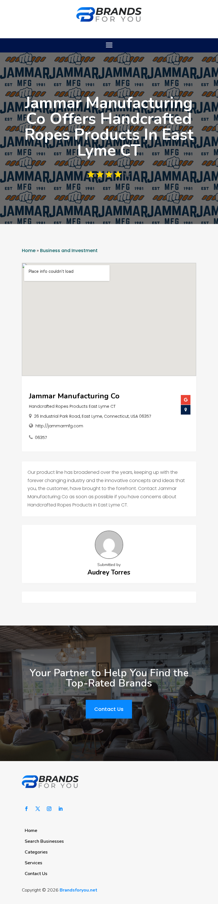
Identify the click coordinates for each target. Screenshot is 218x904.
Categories (36, 852)
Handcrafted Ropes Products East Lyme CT (72, 406)
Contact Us (108, 709)
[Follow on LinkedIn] (60, 808)
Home (28, 250)
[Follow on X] (37, 808)
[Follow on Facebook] (26, 808)
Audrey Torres (108, 572)
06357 (41, 437)
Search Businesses (44, 841)
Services (33, 863)
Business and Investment (69, 250)
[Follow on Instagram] (49, 808)
